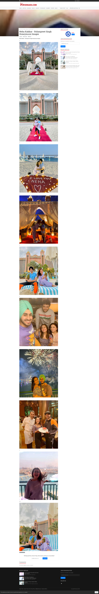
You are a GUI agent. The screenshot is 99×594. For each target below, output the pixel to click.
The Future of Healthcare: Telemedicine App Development (71, 57)
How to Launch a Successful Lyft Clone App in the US (31, 573)
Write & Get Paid (74, 8)
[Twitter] (19, 0)
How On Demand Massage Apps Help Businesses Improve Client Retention (72, 66)
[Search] (79, 8)
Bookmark (25, 36)
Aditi (73, 32)
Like (21, 36)
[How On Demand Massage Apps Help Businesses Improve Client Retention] (63, 67)
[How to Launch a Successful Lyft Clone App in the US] (63, 53)
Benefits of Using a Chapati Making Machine (31, 582)
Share (30, 36)
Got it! (96, 592)
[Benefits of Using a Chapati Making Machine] (63, 62)
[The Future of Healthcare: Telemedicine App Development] (63, 58)
